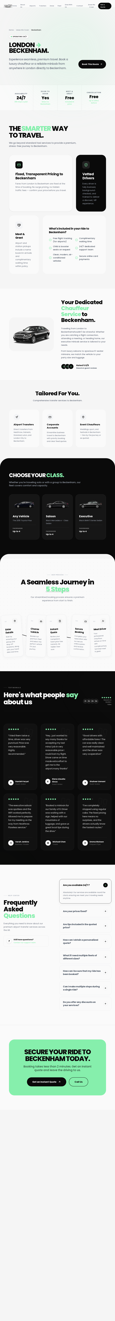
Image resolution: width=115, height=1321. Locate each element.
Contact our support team (25, 942)
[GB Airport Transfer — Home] (8, 6)
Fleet (59, 6)
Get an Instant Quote (44, 1081)
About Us (22, 6)
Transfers (42, 6)
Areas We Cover (91, 6)
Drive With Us (68, 6)
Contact (79, 6)
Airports (32, 6)
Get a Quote (102, 6)
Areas (52, 6)
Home (14, 6)
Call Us (79, 1081)
